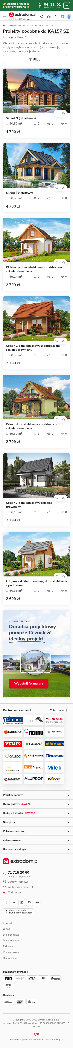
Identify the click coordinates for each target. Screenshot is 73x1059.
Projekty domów (14, 25)
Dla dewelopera (12, 940)
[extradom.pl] (22, 14)
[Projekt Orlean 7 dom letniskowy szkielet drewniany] (36, 475)
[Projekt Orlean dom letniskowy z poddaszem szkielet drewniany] (36, 397)
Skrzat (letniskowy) (19, 193)
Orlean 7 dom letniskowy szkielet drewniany (29, 505)
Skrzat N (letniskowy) (21, 118)
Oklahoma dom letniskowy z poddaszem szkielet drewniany (34, 269)
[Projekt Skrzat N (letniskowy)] (36, 91)
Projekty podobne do (36, 31)
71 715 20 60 (18, 872)
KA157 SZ (27, 25)
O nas (6, 929)
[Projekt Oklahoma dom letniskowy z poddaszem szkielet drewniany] (36, 240)
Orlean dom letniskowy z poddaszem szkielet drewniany (31, 426)
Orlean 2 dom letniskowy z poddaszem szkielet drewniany (33, 348)
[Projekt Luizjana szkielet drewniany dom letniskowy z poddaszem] (36, 554)
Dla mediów (10, 958)
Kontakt (7, 923)
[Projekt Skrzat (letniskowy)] (36, 165)
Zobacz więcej (58, 710)
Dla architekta (11, 935)
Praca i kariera (11, 952)
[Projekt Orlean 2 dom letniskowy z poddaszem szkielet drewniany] (36, 318)
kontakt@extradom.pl (20, 887)
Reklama (8, 946)
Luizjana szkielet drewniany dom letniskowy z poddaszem (36, 583)
